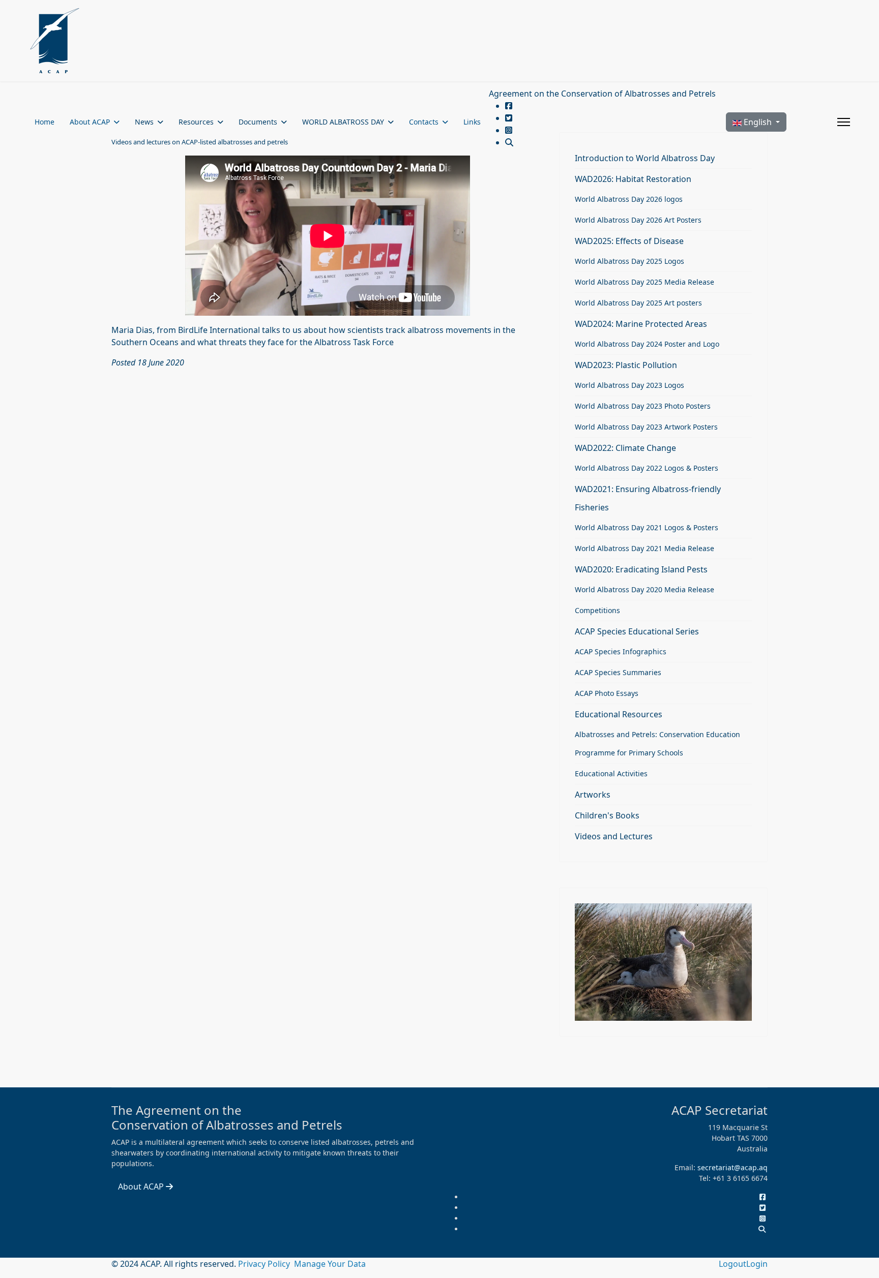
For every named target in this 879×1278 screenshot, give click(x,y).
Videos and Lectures (614, 836)
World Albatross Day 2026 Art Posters (638, 220)
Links (472, 122)
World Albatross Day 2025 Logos (629, 261)
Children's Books (607, 815)
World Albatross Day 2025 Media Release (644, 282)
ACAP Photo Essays (606, 693)
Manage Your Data (330, 1263)
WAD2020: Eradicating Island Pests (641, 569)
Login (757, 1263)
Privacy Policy (265, 1263)
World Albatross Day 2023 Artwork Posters (646, 427)
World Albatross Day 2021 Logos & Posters (646, 527)
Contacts (423, 122)
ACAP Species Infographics (620, 651)
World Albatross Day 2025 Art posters (638, 303)
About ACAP (90, 122)
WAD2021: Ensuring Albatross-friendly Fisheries (648, 498)
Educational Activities (611, 773)
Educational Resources (618, 714)
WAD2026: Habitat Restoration (633, 179)
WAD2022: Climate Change (625, 447)
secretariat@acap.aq (732, 1167)
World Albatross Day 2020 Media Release (644, 589)
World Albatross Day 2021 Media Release (644, 548)
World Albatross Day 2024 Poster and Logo (647, 344)
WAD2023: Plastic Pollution (626, 365)
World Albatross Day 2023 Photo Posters (643, 406)
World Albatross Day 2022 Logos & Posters (646, 468)
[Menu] (843, 122)
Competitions (597, 610)
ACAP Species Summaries (618, 672)
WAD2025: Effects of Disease (629, 241)
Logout (732, 1263)
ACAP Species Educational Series (637, 631)
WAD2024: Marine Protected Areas (641, 323)
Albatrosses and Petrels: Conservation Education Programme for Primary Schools (657, 743)
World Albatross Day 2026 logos (629, 199)
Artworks (592, 794)
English (758, 122)
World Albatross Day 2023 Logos (629, 385)
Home (44, 122)
